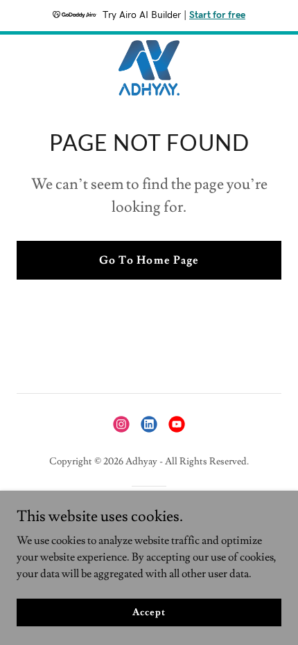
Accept (148, 612)
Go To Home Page (148, 260)
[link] (149, 68)
